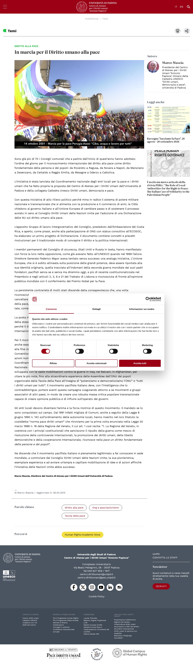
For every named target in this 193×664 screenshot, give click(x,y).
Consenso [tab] (51, 309)
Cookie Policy (96, 596)
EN (181, 6)
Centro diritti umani (31, 618)
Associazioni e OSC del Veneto (126, 627)
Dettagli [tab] (96, 309)
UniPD (156, 554)
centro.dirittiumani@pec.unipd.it (96, 577)
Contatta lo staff (165, 557)
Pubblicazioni (58, 625)
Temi (105, 18)
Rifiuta (53, 363)
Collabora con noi (30, 623)
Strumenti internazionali (124, 629)
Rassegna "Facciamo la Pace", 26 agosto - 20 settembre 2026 (166, 140)
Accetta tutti (139, 363)
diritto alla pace (26, 46)
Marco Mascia (25, 492)
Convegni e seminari (61, 627)
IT (176, 6)
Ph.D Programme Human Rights (66, 618)
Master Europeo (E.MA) (93, 625)
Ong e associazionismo (105, 507)
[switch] (79, 351)
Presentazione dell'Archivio (125, 620)
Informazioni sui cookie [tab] (141, 309)
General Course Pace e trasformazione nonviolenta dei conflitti (96, 629)
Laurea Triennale (90, 618)
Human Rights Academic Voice (82, 534)
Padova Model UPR (91, 634)
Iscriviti (161, 586)
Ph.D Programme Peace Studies (66, 620)
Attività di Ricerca (60, 623)
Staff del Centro (29, 625)
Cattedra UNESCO (30, 620)
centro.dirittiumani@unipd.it (96, 574)
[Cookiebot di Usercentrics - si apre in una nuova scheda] (148, 299)
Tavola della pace (75, 515)
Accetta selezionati (96, 363)
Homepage (92, 18)
